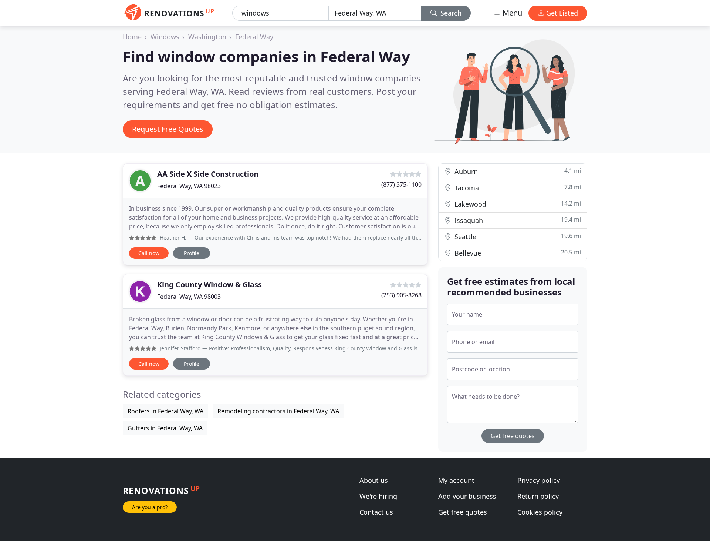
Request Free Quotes (167, 129)
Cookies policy (539, 512)
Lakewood (517, 203)
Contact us (376, 512)
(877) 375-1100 (401, 184)
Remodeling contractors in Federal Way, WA (278, 411)
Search (450, 13)
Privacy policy (538, 480)
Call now (148, 253)
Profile (191, 253)
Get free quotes (513, 436)
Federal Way (254, 36)
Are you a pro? (150, 507)
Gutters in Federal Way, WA (165, 428)
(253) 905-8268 (401, 295)
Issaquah (517, 220)
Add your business (467, 496)
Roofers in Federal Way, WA (165, 411)
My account (456, 480)
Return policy (538, 496)
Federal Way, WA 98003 (189, 297)
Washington (207, 36)
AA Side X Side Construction (207, 174)
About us (373, 480)
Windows (165, 36)
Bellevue (517, 252)
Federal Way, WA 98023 (189, 186)
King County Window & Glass (209, 285)
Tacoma (517, 187)
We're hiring (378, 496)
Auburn (517, 171)
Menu (511, 13)
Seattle (517, 236)
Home (132, 36)
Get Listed (561, 13)
